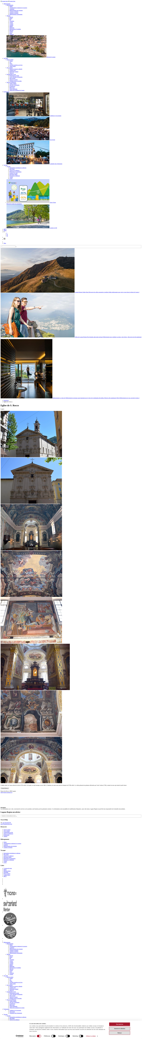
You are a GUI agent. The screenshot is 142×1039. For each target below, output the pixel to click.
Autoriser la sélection (119, 1028)
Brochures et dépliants (14, 175)
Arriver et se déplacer (14, 170)
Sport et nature (10, 59)
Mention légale (7, 871)
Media (5, 869)
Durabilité (6, 872)
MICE (5, 229)
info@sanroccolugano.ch (6, 792)
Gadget (11, 177)
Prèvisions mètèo (13, 174)
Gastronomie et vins (11, 74)
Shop (5, 243)
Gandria (11, 25)
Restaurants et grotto (14, 75)
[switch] (53, 1036)
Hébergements (7, 3)
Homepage (6, 400)
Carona (11, 22)
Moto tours (12, 87)
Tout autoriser (119, 1024)
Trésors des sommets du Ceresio (16, 90)
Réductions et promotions (15, 171)
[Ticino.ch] (10, 898)
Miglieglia (11, 27)
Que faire (6, 58)
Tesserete (11, 34)
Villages (8, 15)
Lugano (11, 974)
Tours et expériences (11, 82)
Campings (11, 9)
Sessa (10, 33)
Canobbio (11, 21)
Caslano (11, 23)
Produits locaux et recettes (15, 81)
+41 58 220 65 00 (6, 822)
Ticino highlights (13, 89)
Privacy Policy (7, 873)
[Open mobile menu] (4, 239)
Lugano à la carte (13, 173)
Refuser (120, 1033)
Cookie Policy (7, 875)
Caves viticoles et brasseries (15, 77)
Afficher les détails (91, 1036)
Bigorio (11, 17)
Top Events (12, 1011)
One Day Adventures (14, 85)
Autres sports (12, 66)
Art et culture (10, 67)
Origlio (11, 31)
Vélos (10, 63)
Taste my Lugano (13, 79)
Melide (11, 26)
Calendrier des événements (15, 1013)
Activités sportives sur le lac (15, 65)
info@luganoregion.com (6, 824)
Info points (6, 854)
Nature (11, 61)
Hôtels (10, 6)
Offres (5, 230)
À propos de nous (8, 868)
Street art (11, 73)
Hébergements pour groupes (16, 10)
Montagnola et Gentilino (15, 29)
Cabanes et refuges (13, 11)
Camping (6, 844)
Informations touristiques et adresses (17, 167)
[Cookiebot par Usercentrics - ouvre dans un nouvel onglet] (19, 1036)
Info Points (12, 169)
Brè (10, 19)
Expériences (12, 86)
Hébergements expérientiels (15, 14)
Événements (6, 91)
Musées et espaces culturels (15, 69)
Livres (10, 178)
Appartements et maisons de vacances (18, 7)
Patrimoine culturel (13, 71)
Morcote (11, 30)
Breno (10, 18)
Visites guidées (12, 83)
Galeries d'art (12, 70)
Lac (10, 62)
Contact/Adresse (4, 788)
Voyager (5, 165)
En (7, 234)
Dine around (12, 78)
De (7, 235)
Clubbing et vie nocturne (15, 1010)
